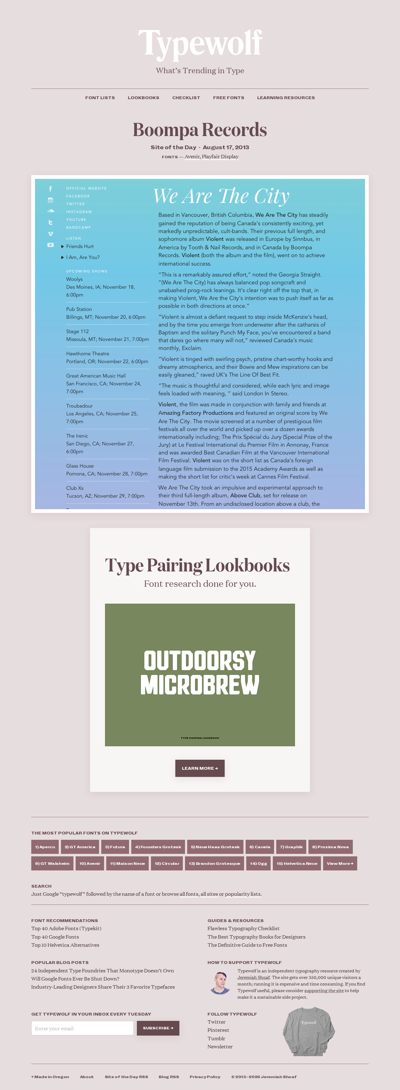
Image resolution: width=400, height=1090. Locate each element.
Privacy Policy (205, 1077)
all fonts (189, 893)
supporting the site (324, 990)
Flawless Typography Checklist (244, 928)
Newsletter (220, 1046)
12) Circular (167, 864)
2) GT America (80, 847)
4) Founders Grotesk (158, 847)
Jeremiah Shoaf (254, 977)
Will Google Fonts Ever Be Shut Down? (75, 978)
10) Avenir (89, 864)
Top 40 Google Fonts (55, 936)
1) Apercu (45, 847)
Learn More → (200, 768)
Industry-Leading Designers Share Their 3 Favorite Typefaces (103, 986)
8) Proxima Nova (330, 847)
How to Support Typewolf (245, 963)
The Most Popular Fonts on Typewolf (84, 833)
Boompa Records (200, 128)
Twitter (217, 1021)
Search (41, 886)
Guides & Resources (236, 921)
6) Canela (260, 847)
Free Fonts (228, 98)
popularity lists (243, 893)
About (87, 1077)
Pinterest (218, 1029)
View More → (340, 864)
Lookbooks (143, 98)
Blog (169, 1077)
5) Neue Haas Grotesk (215, 847)
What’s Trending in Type (200, 70)
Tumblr (216, 1038)
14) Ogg (258, 864)
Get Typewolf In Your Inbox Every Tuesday (91, 1014)
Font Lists (100, 98)
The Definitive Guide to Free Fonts (247, 944)
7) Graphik (291, 847)
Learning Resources (286, 98)
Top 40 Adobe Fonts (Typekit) (66, 928)
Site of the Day (126, 1077)
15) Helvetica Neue (297, 864)
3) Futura (115, 847)
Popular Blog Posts (60, 963)
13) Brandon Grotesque (214, 864)
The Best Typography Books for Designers (257, 936)
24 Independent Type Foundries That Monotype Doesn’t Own (102, 970)
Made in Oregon (50, 1077)
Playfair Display (220, 156)
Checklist (186, 98)
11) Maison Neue (127, 864)
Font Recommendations (64, 921)
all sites (209, 893)
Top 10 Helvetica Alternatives (65, 944)
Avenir (192, 156)
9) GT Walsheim (52, 864)
